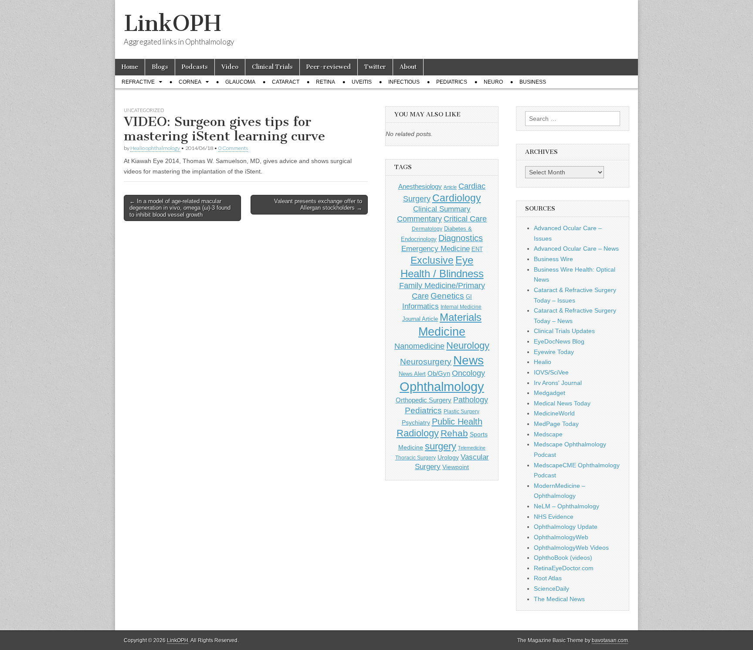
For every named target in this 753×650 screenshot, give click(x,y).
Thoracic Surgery (415, 458)
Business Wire (553, 258)
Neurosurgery (425, 361)
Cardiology (456, 198)
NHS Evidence (553, 516)
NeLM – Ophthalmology (566, 506)
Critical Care (465, 218)
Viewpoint (455, 466)
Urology (448, 457)
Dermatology (427, 229)
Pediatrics (451, 82)
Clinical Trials (272, 67)
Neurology (467, 345)
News (468, 360)
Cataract (285, 82)
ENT (477, 249)
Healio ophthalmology (155, 148)
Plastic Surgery (461, 411)
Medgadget (549, 392)
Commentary (419, 218)
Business (532, 82)
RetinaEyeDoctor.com (564, 568)
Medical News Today (562, 403)
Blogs (160, 67)
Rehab (454, 433)
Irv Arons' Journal (558, 382)
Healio (542, 361)
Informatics (420, 306)
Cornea (190, 82)
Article (450, 187)
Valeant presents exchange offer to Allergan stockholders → (318, 204)
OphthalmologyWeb (561, 537)
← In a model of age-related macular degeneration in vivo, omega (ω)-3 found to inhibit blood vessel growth (180, 208)
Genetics (447, 295)
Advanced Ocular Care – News (576, 248)
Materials (461, 317)
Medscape (548, 434)
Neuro (493, 82)
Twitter (375, 67)
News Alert (412, 374)
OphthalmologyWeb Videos (571, 547)
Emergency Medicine (435, 248)
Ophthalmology (442, 386)
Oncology (468, 373)
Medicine (441, 331)
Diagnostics (460, 238)
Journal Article (420, 319)
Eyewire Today (554, 351)
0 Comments (233, 148)
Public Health (457, 421)
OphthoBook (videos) (563, 557)
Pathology (470, 399)
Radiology (418, 433)
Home (130, 67)
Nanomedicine (419, 346)
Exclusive (432, 260)
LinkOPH (172, 23)
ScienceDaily (551, 588)
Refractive (138, 82)
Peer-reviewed (328, 67)
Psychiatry (416, 422)
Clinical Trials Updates (564, 330)
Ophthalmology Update (565, 526)
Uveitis (362, 82)
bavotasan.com (610, 640)
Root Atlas (548, 578)
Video (229, 67)
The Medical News (559, 599)
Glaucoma (240, 82)
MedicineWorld (554, 413)
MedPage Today (556, 423)
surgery (440, 446)
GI (469, 296)
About (408, 67)
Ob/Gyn (438, 373)
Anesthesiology (420, 186)
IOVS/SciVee (551, 372)
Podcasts (195, 67)
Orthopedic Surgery (423, 400)
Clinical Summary (442, 209)
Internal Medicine (461, 307)
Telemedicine (471, 447)
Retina (325, 82)
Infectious (404, 82)
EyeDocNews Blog (559, 341)
